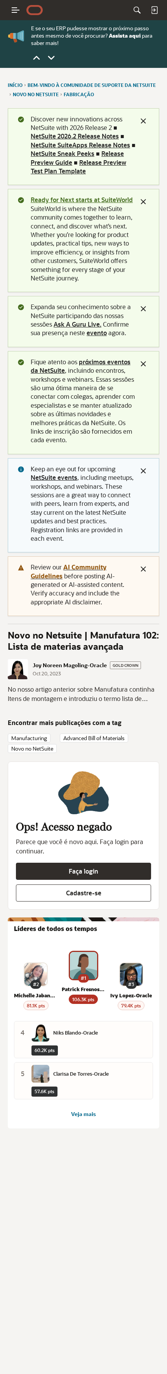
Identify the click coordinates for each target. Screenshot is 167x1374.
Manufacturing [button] (29, 738)
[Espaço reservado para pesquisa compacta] (137, 10)
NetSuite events (54, 477)
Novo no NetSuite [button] (32, 748)
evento (97, 333)
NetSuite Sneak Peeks (62, 153)
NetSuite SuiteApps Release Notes (80, 145)
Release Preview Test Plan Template (78, 166)
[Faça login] (154, 10)
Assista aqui (125, 35)
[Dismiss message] (143, 121)
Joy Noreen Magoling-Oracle (70, 665)
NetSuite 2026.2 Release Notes (75, 136)
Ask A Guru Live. (77, 324)
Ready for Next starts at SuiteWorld (82, 200)
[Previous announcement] (36, 57)
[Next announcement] (51, 57)
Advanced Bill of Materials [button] (94, 738)
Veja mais (83, 1114)
